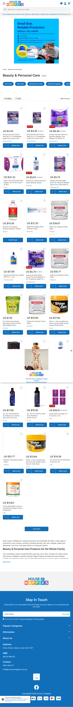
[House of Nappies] (15, 3)
